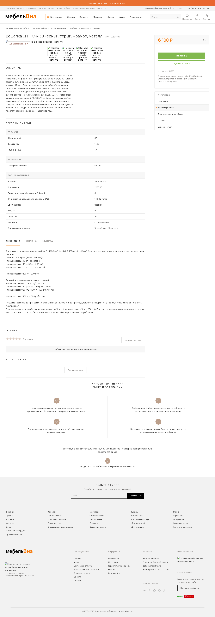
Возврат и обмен (63, 8)
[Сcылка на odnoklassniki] (149, 590)
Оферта (77, 576)
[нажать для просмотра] (54, 51)
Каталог (77, 558)
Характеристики (166, 107)
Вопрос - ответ (165, 127)
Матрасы (97, 17)
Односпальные (55, 515)
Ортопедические (14, 534)
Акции (75, 8)
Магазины (113, 562)
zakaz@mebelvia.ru (152, 565)
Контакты (101, 8)
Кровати (84, 17)
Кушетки (10, 523)
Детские (94, 523)
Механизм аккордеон (16, 530)
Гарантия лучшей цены (119, 565)
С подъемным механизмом (60, 527)
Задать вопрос (75, 370)
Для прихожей (138, 523)
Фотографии (164, 94)
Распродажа (136, 17)
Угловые (10, 519)
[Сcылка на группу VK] (144, 590)
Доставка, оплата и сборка (171, 114)
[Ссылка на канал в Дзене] (159, 590)
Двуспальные (54, 523)
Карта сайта (114, 573)
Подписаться (136, 495)
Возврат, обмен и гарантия (86, 569)
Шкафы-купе (137, 515)
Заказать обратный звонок (157, 8)
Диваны (71, 17)
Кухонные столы (181, 523)
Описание (163, 101)
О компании (31, 8)
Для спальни (137, 527)
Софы (8, 527)
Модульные (178, 519)
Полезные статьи (87, 8)
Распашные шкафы (140, 519)
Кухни (122, 17)
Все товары (56, 17)
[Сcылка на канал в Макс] (154, 590)
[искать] (178, 17)
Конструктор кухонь (182, 527)
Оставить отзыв (133, 340)
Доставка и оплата (46, 8)
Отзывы (161, 120)
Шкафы (110, 17)
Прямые (9, 515)
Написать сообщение (189, 588)
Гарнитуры (178, 515)
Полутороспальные (57, 519)
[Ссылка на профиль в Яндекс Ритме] (164, 590)
